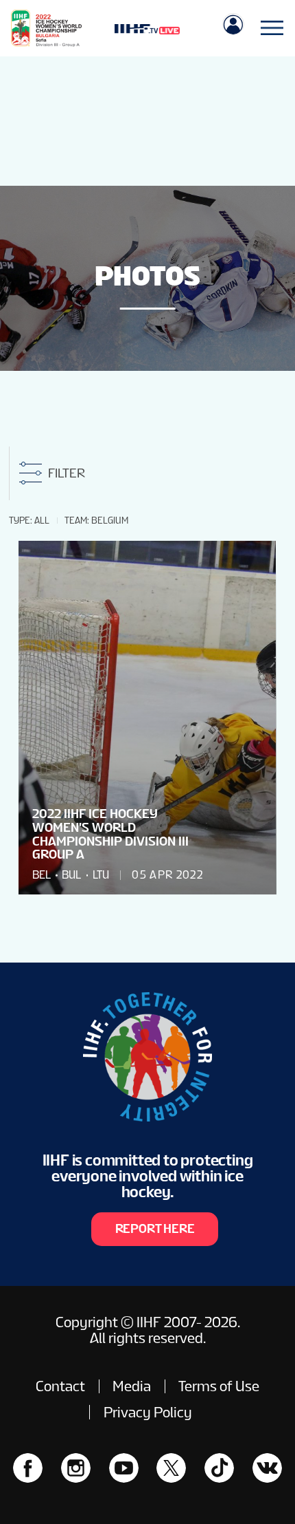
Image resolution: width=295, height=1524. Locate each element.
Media (132, 1386)
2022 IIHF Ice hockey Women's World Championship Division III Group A (110, 834)
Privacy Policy (148, 1412)
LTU (100, 875)
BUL (71, 875)
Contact (60, 1386)
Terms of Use (218, 1386)
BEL (41, 875)
